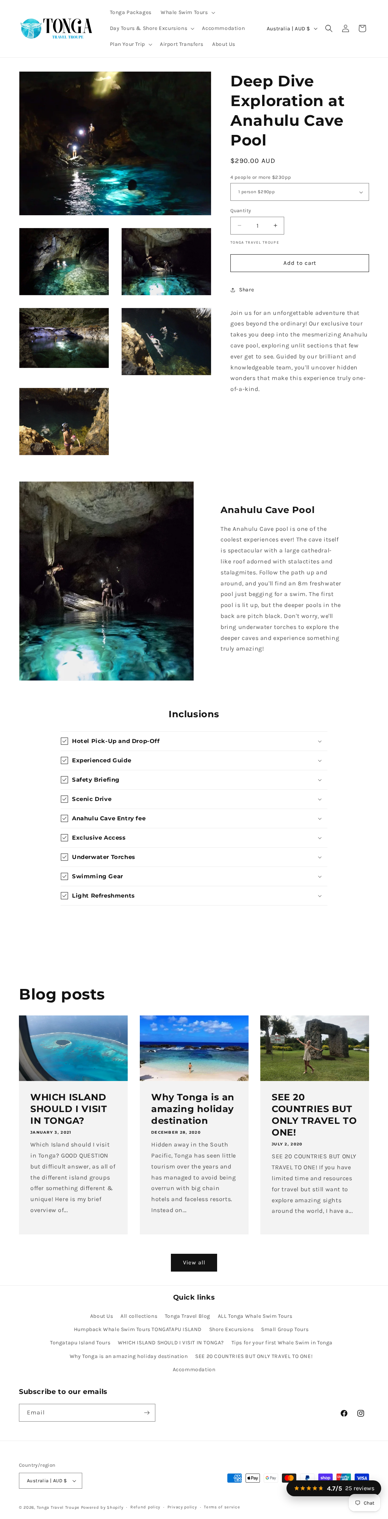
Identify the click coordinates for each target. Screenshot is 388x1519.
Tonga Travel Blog (187, 1316)
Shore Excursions (231, 1329)
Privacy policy (182, 1507)
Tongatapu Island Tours (80, 1342)
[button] (187, 12)
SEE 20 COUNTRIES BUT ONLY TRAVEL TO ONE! (314, 1115)
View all (194, 1262)
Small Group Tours (284, 1329)
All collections (138, 1316)
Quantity (240, 210)
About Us (101, 1316)
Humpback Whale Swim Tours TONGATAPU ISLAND (138, 1329)
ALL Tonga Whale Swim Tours (255, 1316)
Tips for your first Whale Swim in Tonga (282, 1342)
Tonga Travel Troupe (58, 1507)
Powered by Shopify (102, 1507)
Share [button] (246, 289)
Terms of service (222, 1507)
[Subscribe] (146, 1413)
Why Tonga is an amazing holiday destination (193, 1109)
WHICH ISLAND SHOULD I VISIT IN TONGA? (68, 1109)
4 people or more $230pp (260, 177)
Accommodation (194, 1369)
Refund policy (145, 1507)
